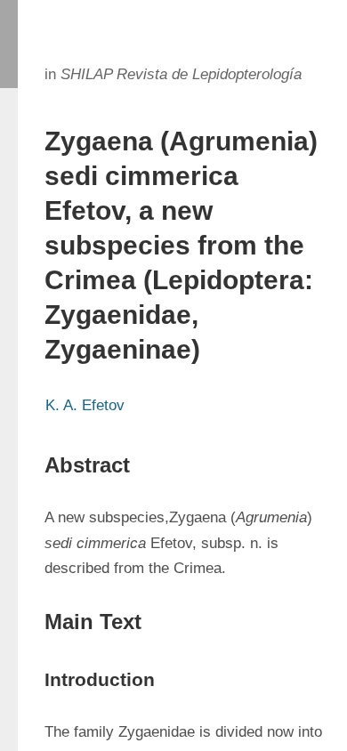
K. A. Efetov (85, 405)
